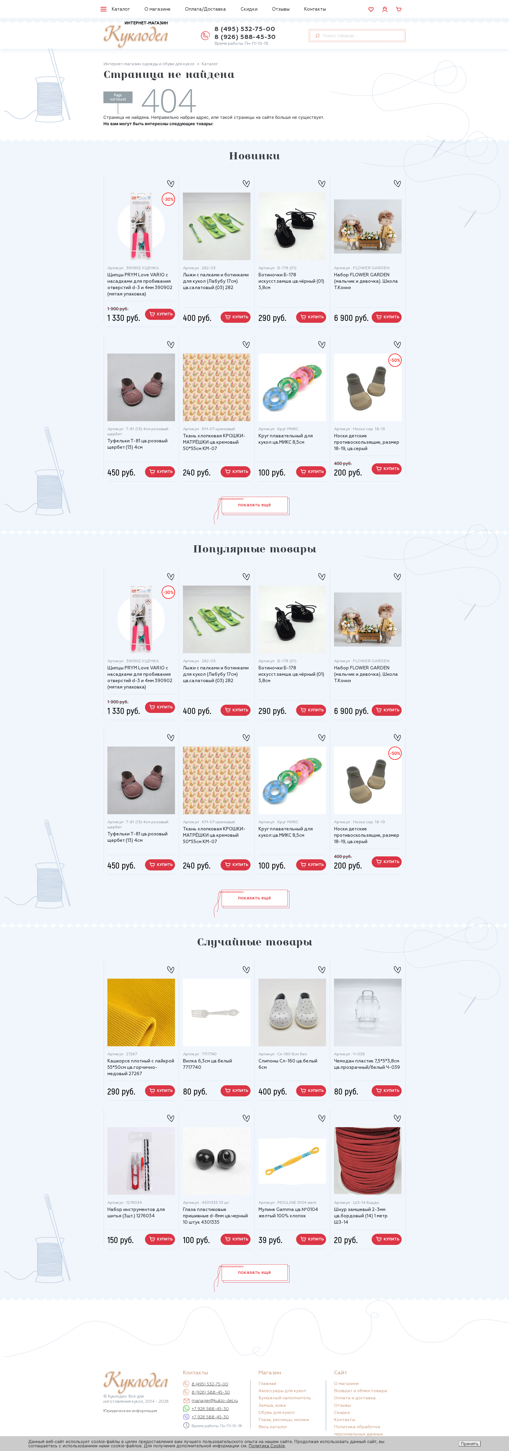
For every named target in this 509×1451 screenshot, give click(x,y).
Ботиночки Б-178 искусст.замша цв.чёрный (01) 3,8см (291, 281)
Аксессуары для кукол (282, 1391)
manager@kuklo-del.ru (215, 1401)
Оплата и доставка (355, 1398)
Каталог (121, 9)
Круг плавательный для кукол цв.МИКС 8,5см (285, 439)
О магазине (157, 9)
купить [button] (165, 314)
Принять (470, 1443)
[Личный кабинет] (385, 9)
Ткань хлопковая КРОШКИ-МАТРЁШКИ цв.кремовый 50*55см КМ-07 (214, 442)
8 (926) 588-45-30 (245, 37)
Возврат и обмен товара (360, 1391)
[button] (254, 504)
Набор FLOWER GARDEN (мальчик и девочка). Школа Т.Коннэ (366, 281)
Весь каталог (272, 1427)
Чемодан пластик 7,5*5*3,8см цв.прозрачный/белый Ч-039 (367, 1064)
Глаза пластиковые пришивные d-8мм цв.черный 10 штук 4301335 (215, 1216)
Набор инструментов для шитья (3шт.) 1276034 (136, 1213)
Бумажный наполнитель (284, 1398)
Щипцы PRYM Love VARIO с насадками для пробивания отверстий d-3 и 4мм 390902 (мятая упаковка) (139, 285)
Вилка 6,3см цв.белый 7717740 (207, 1064)
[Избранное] (371, 9)
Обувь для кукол (276, 1413)
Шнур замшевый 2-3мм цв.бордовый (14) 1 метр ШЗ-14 (361, 1216)
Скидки (249, 9)
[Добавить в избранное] (170, 181)
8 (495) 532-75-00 (244, 29)
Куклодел (135, 35)
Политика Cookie (267, 1445)
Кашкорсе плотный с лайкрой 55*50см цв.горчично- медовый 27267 (140, 1067)
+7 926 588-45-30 (210, 1409)
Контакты (315, 9)
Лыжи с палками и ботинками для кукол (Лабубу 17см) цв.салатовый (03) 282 (216, 281)
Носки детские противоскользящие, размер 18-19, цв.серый (366, 442)
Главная (267, 1384)
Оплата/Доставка (205, 9)
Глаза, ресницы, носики (283, 1420)
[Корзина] (399, 9)
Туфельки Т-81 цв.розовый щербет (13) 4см (137, 444)
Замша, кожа (272, 1406)
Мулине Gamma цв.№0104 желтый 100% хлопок (288, 1213)
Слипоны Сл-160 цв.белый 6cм (287, 1064)
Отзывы (280, 9)
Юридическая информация (130, 1411)
